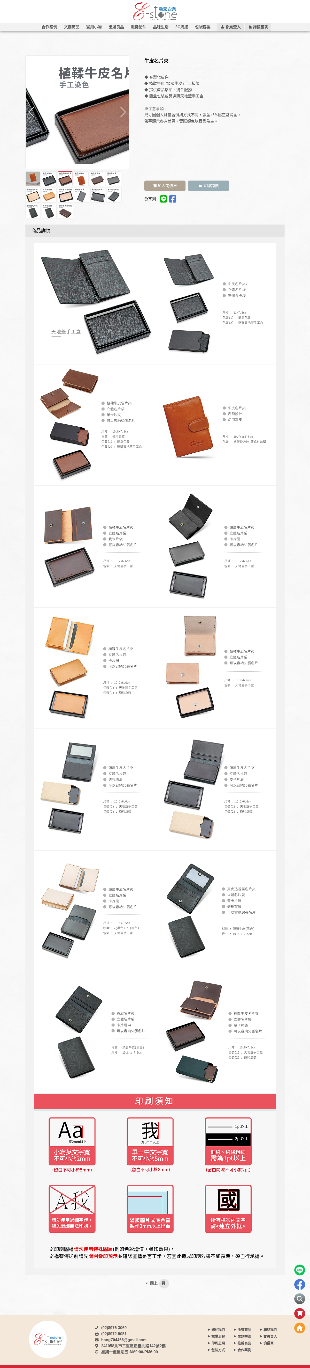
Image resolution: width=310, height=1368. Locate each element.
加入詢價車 (167, 186)
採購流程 (218, 1336)
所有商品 (244, 1330)
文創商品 (71, 27)
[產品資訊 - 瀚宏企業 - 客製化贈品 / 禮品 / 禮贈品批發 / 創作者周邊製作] (155, 11)
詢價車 (269, 1343)
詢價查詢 (260, 27)
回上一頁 (157, 1283)
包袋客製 (202, 27)
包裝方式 (218, 1350)
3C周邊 (181, 27)
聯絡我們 (270, 1330)
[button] (123, 112)
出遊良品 (116, 27)
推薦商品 (244, 1343)
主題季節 (244, 1336)
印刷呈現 (218, 1343)
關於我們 (218, 1330)
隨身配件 (138, 27)
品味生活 (161, 27)
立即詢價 (210, 186)
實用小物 (94, 27)
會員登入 (233, 27)
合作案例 (49, 27)
